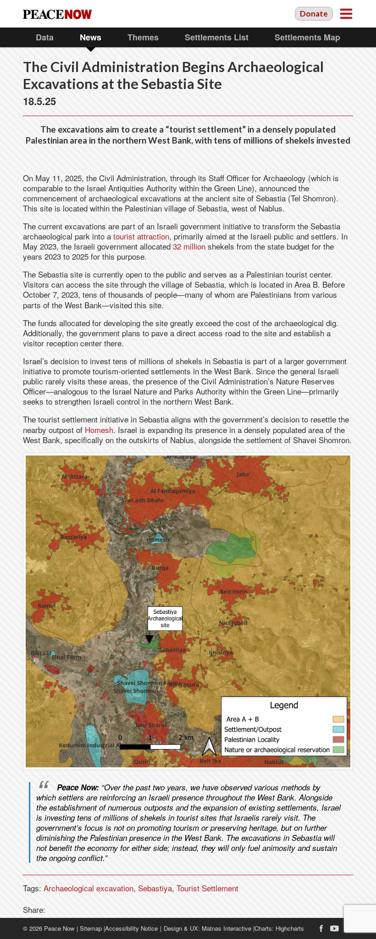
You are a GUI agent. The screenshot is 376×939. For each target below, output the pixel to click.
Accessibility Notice (131, 928)
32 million (189, 246)
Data (45, 37)
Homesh (99, 429)
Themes (143, 37)
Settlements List (217, 37)
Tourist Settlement (207, 888)
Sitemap (91, 928)
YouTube (334, 928)
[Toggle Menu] (346, 14)
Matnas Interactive (226, 928)
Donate (314, 13)
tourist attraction (140, 236)
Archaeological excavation (88, 888)
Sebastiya (155, 888)
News (90, 37)
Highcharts (290, 928)
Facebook (321, 928)
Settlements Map (307, 37)
